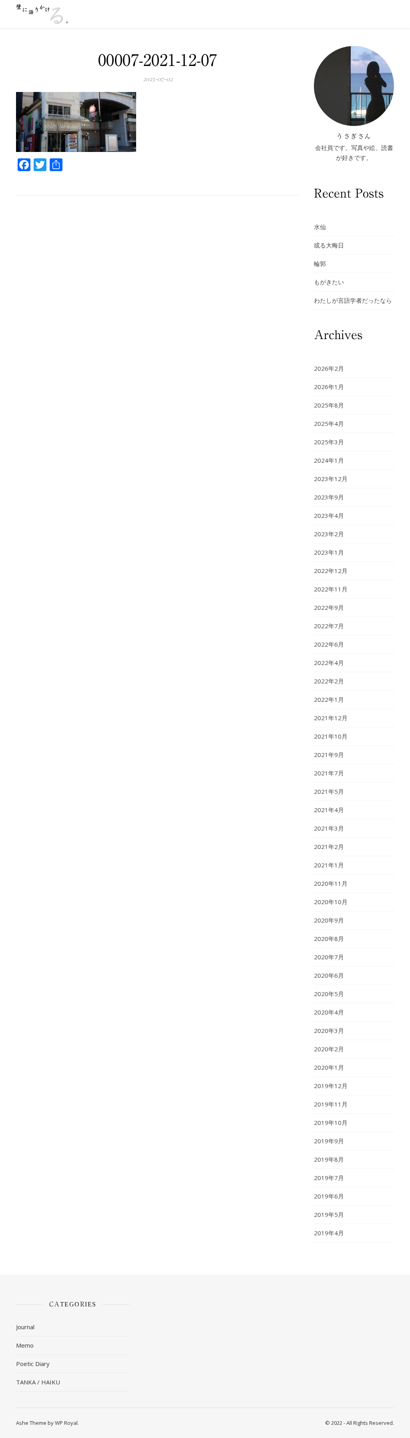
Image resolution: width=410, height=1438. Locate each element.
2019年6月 (329, 1196)
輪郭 (320, 264)
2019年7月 (329, 1178)
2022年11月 (331, 589)
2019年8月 (329, 1159)
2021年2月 (329, 847)
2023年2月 (329, 534)
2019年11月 (331, 1104)
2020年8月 (329, 939)
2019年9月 (329, 1141)
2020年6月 (329, 975)
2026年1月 (329, 387)
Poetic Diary (33, 1364)
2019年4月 (329, 1233)
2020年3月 (329, 1031)
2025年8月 (329, 405)
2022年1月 (329, 699)
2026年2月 (329, 368)
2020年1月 (329, 1067)
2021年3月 (329, 828)
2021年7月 (329, 773)
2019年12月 (331, 1086)
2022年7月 (329, 626)
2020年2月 (329, 1049)
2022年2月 (329, 681)
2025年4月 (329, 423)
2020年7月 (329, 957)
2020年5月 (329, 994)
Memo (25, 1345)
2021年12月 (331, 718)
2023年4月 (329, 515)
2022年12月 (331, 571)
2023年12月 (331, 479)
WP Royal (66, 1422)
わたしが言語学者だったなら (353, 300)
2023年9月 (329, 497)
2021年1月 (329, 865)
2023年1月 (329, 552)
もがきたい (329, 282)
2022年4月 (329, 663)
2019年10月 (331, 1122)
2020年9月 (329, 920)
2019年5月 (329, 1214)
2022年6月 (329, 644)
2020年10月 (331, 902)
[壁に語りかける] (42, 13)
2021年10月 (331, 736)
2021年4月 (329, 810)
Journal (25, 1327)
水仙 (320, 227)
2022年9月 (329, 607)
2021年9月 (329, 755)
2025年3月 (329, 442)
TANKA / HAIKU (38, 1382)
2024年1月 (329, 460)
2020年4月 (329, 1012)
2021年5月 (329, 791)
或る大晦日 (329, 245)
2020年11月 (331, 883)
